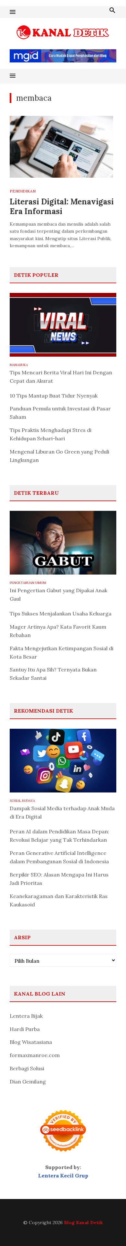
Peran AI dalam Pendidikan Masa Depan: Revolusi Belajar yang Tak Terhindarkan (59, 835)
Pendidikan (23, 191)
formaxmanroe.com (35, 1055)
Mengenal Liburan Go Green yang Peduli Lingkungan (59, 455)
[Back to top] (108, 1228)
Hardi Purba (25, 1029)
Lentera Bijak (26, 1016)
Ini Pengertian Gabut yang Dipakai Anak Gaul (58, 594)
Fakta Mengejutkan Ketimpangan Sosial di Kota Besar (61, 652)
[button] (13, 12)
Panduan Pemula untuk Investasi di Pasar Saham (60, 412)
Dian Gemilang (28, 1081)
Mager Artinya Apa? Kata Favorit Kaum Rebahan (58, 630)
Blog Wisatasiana (31, 1042)
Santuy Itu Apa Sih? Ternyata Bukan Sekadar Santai (53, 673)
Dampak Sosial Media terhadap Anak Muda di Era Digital (62, 812)
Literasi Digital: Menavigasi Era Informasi (62, 206)
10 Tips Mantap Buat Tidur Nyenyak (54, 395)
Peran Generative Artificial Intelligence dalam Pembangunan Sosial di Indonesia (59, 857)
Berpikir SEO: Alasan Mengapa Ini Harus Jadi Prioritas (59, 878)
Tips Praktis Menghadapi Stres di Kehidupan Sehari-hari (50, 434)
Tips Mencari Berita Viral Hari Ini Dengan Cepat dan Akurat (61, 376)
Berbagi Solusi (27, 1068)
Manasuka (19, 365)
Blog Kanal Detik (83, 1222)
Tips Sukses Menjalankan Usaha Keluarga (60, 613)
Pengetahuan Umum (28, 583)
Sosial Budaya (22, 801)
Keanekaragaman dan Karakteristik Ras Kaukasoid (59, 900)
